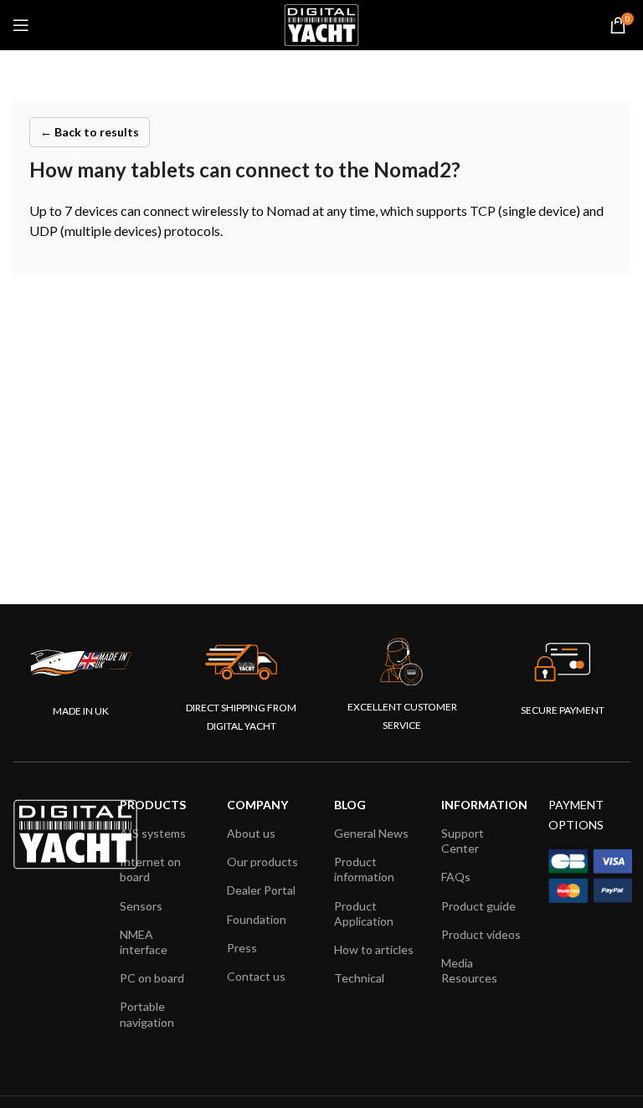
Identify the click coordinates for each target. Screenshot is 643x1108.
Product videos (481, 934)
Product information (364, 869)
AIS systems (153, 833)
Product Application (364, 913)
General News (371, 833)
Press (242, 948)
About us (251, 833)
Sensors (141, 906)
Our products (262, 861)
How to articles (374, 949)
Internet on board (150, 869)
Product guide (478, 906)
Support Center (462, 840)
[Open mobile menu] (21, 25)
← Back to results (89, 132)
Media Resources (469, 970)
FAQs (456, 876)
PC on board (152, 978)
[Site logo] (321, 23)
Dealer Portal (261, 890)
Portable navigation (147, 1013)
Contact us (256, 976)
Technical (359, 978)
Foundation (256, 919)
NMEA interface (143, 942)
